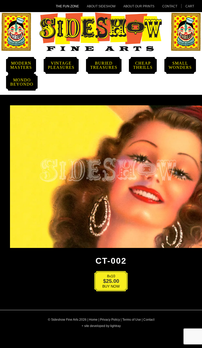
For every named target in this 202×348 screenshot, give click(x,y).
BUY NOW (107, 282)
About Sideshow (101, 6)
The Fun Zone (67, 6)
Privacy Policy (110, 319)
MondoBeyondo (21, 82)
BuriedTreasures (103, 65)
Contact (169, 6)
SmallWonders (180, 65)
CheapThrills (143, 65)
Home (93, 319)
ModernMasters (21, 65)
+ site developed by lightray (101, 326)
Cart (189, 6)
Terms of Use (131, 319)
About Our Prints (138, 6)
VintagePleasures (61, 65)
